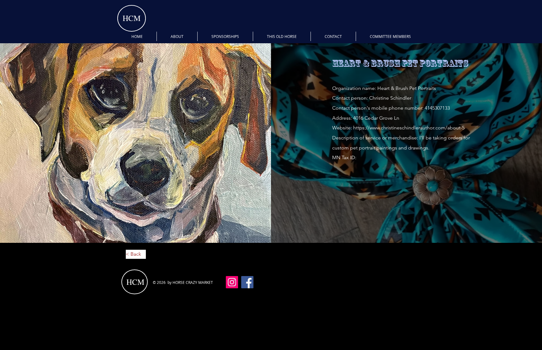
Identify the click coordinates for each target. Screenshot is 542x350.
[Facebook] (247, 282)
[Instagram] (232, 282)
